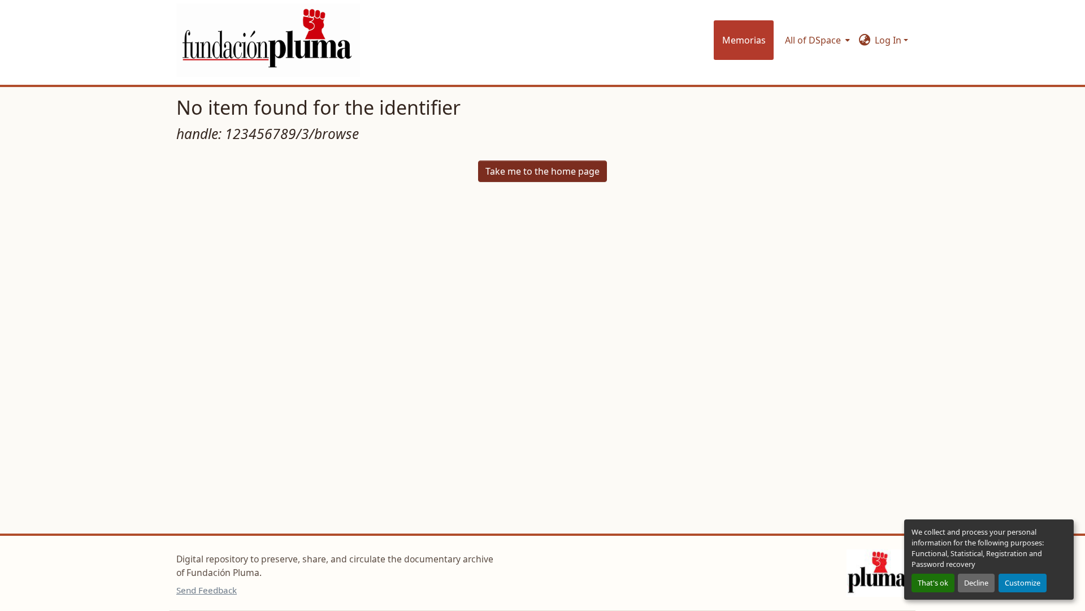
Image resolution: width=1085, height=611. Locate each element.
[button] (268, 40)
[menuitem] (816, 40)
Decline (976, 583)
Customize (1022, 583)
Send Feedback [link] (206, 590)
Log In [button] (889, 40)
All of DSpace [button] (813, 40)
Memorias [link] (744, 40)
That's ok (933, 583)
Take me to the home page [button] (542, 171)
